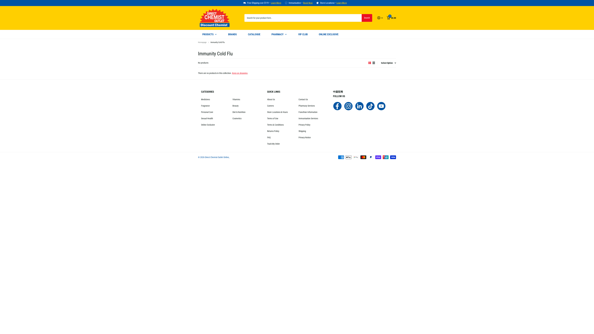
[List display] (373, 63)
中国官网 (338, 91)
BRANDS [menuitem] (232, 34)
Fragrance (205, 106)
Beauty (235, 106)
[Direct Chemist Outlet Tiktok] (370, 106)
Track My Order (273, 144)
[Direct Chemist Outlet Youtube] (381, 106)
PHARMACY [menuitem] (277, 34)
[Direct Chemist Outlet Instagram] (348, 106)
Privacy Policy (304, 125)
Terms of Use (272, 118)
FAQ (269, 137)
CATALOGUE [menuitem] (254, 34)
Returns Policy (273, 131)
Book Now (308, 3)
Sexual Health (207, 118)
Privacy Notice (305, 137)
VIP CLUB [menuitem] (303, 34)
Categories (207, 91)
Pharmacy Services (307, 106)
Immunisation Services (308, 118)
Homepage (202, 42)
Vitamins (236, 99)
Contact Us (303, 99)
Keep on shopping (240, 73)
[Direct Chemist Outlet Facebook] (337, 106)
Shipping (302, 131)
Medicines (205, 99)
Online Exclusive (208, 125)
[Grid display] (369, 63)
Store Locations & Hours (277, 112)
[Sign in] (380, 17)
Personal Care (207, 112)
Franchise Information (308, 112)
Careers (270, 106)
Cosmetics (236, 118)
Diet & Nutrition (238, 112)
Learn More (276, 3)
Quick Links (273, 91)
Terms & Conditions (275, 125)
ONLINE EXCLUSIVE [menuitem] (328, 34)
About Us (271, 99)
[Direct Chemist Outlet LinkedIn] (359, 106)
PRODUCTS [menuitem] (208, 34)
